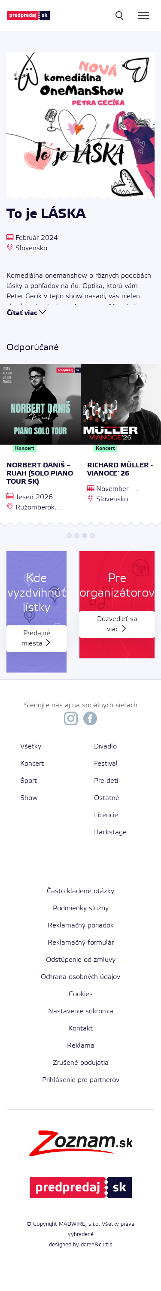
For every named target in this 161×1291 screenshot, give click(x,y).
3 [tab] (84, 535)
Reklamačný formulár (81, 942)
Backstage (110, 832)
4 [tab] (92, 535)
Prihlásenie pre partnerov (80, 1080)
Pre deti (106, 781)
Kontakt (80, 1028)
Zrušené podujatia (81, 1063)
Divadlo (105, 746)
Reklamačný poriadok (81, 925)
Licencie (106, 815)
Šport (28, 781)
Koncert (32, 764)
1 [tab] (69, 535)
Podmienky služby (81, 908)
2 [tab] (76, 535)
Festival (106, 764)
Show (29, 798)
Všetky (30, 746)
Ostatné (106, 798)
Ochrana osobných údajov (80, 977)
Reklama (80, 1045)
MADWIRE (72, 1224)
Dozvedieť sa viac (117, 624)
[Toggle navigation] (143, 16)
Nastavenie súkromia (80, 1011)
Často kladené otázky (80, 891)
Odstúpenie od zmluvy (80, 960)
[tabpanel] (40, 446)
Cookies (81, 994)
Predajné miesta (35, 638)
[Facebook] (90, 721)
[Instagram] (71, 721)
